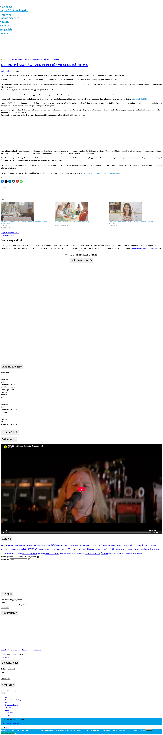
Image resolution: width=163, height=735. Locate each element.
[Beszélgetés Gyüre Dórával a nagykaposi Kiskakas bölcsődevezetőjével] (135, 211)
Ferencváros (107, 545)
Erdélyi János (74, 545)
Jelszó (4, 672)
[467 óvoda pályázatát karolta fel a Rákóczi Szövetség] (81, 211)
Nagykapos (34, 59)
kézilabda (19, 549)
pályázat (19, 553)
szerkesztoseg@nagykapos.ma (143, 248)
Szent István (41, 553)
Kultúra (26, 59)
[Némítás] (157, 533)
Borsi (19, 545)
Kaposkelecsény (126, 545)
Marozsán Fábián (107, 549)
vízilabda (135, 553)
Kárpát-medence (15, 59)
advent (8, 545)
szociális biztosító (78, 553)
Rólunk (7, 715)
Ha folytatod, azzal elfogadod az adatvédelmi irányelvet (25, 605)
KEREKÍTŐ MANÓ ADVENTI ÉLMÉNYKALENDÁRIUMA (44, 65)
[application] (81, 489)
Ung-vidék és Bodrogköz (49, 59)
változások (129, 553)
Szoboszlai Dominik (65, 553)
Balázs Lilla (5, 71)
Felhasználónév (7, 669)
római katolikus (29, 553)
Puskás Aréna (11, 553)
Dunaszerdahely (63, 545)
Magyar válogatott (78, 549)
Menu (3, 693)
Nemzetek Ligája (139, 549)
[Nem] (16, 733)
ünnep (140, 553)
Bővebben (5, 657)
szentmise (52, 553)
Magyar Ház (42, 549)
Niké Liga (149, 549)
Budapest (24, 545)
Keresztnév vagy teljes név (11, 600)
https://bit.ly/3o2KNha (139, 99)
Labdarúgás (30, 549)
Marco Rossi (94, 549)
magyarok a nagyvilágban (57, 549)
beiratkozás (14, 545)
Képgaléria (9, 713)
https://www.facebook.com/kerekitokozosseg (101, 173)
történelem (111, 553)
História (8, 710)
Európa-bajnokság (85, 545)
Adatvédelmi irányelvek (8, 733)
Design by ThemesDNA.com (12, 724)
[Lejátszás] (3, 533)
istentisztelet (117, 545)
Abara (3, 545)
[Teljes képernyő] (160, 533)
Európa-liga (96, 545)
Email (3, 602)
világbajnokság (120, 553)
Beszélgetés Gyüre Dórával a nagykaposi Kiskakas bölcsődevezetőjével (132, 221)
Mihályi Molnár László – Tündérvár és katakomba (22, 650)
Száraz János (92, 553)
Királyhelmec (152, 545)
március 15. (119, 549)
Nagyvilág (9, 702)
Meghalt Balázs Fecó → (10, 233)
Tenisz (104, 553)
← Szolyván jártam (8, 235)
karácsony (136, 545)
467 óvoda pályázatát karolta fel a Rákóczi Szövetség (72, 221)
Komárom (5, 549)
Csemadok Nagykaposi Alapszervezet (39, 545)
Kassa (144, 545)
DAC (53, 545)
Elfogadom (149, 730)
